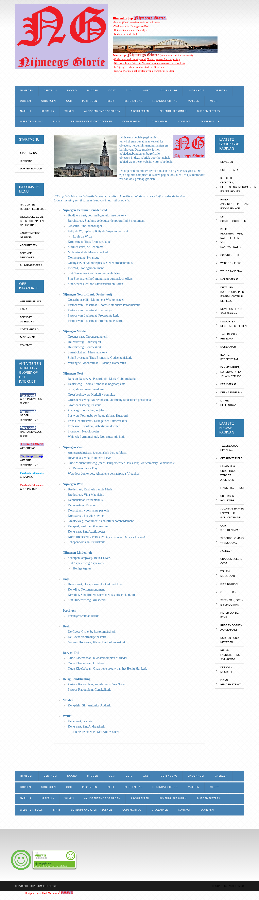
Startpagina (28, 152)
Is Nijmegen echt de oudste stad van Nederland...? (141, 66)
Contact (184, 121)
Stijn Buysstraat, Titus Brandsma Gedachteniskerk (100, 357)
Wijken (69, 111)
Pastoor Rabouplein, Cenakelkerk (89, 689)
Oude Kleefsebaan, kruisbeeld (87, 663)
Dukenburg (168, 90)
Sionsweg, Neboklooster (83, 431)
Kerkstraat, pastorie (80, 721)
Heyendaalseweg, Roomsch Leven (90, 457)
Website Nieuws (31, 121)
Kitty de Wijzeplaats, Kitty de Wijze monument (98, 231)
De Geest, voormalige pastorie (87, 637)
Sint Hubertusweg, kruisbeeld (87, 600)
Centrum (50, 90)
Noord (72, 90)
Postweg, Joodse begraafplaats (87, 410)
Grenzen (221, 90)
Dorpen (25, 101)
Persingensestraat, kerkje (83, 615)
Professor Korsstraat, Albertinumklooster (94, 426)
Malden (193, 101)
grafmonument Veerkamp (89, 389)
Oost (112, 90)
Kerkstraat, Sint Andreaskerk (86, 726)
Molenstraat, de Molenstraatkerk (88, 252)
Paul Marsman (50, 893)
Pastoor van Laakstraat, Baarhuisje (90, 310)
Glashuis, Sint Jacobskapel (85, 226)
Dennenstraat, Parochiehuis (85, 500)
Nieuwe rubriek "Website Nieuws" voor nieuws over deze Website (149, 63)
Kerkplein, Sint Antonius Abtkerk (89, 705)
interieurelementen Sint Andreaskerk (96, 731)
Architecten (140, 111)
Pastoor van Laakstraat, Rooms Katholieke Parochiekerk (104, 305)
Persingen (89, 101)
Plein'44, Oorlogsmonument (86, 268)
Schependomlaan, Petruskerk (86, 542)
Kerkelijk (47, 111)
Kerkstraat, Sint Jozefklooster (86, 531)
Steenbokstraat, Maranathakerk (87, 352)
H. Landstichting (165, 101)
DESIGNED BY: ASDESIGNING (227, 886)
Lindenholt (196, 90)
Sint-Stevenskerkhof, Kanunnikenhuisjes (94, 273)
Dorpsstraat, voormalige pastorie (88, 510)
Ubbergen (48, 101)
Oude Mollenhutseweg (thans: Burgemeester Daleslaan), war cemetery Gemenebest (121, 463)
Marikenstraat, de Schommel (86, 247)
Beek (110, 101)
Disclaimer (160, 121)
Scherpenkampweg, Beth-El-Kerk (89, 558)
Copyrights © (29, 329)
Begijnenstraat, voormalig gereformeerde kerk (97, 215)
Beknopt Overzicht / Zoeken (91, 121)
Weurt (214, 101)
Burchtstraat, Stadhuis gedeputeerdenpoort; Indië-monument (106, 220)
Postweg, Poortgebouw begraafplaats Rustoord (98, 415)
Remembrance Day (85, 468)
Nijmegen (26, 90)
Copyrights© (131, 121)
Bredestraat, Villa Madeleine (86, 494)
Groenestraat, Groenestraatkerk (87, 336)
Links (57, 121)
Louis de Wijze (82, 236)
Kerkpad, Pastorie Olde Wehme (88, 526)
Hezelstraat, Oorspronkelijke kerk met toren (95, 584)
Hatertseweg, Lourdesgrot (84, 342)
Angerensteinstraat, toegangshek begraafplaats (97, 452)
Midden (92, 90)
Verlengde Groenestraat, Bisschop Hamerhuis (97, 363)
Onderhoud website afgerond (130, 59)
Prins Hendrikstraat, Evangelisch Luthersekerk (97, 421)
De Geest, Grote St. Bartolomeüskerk (92, 631)
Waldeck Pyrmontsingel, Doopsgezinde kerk (96, 436)
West (146, 90)
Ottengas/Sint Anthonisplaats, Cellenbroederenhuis (100, 262)
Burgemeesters (208, 111)
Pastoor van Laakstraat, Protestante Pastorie (95, 320)
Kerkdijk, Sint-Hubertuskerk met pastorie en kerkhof (101, 594)
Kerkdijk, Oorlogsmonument (86, 589)
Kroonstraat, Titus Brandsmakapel (89, 241)
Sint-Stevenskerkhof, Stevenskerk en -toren (95, 284)
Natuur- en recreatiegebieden (32, 206)
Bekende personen (173, 111)
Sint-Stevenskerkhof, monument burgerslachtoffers (100, 278)
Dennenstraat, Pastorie (82, 505)
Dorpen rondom (31, 168)
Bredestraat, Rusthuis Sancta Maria (90, 489)
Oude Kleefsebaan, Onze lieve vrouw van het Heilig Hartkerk (107, 668)
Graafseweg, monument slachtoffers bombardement (101, 521)
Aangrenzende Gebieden (102, 111)
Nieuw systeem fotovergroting (163, 59)
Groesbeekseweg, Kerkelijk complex (91, 394)
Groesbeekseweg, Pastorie (84, 405)
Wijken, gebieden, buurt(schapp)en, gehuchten (32, 221)
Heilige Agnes (82, 568)
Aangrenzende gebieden (30, 235)
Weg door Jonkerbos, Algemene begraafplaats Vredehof (103, 473)
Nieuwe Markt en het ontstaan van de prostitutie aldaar (144, 70)
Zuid (129, 90)
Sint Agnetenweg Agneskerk (86, 563)
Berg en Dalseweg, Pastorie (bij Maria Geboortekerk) (102, 378)
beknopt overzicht (27, 319)
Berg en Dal (133, 101)
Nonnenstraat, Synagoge (83, 257)
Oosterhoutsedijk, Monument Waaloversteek (96, 299)
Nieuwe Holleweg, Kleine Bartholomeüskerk (97, 642)
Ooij (69, 101)
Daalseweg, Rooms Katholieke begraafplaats (96, 384)
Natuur (25, 111)
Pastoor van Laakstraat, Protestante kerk (93, 315)
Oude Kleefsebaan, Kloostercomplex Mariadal (97, 658)
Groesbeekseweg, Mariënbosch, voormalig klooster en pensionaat (110, 399)
